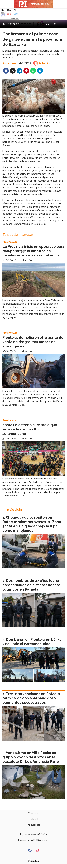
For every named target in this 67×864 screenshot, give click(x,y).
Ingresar (35, 824)
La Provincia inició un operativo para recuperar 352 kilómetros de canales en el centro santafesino (33, 251)
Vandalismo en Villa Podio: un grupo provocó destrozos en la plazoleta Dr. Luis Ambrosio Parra (30, 757)
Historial (33, 819)
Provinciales (9, 63)
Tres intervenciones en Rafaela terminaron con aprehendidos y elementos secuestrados (31, 698)
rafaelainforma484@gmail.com (33, 840)
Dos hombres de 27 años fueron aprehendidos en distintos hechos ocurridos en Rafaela (31, 585)
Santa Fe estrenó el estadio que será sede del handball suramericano (29, 429)
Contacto (33, 813)
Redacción (44, 63)
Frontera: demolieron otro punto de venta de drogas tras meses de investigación (32, 341)
